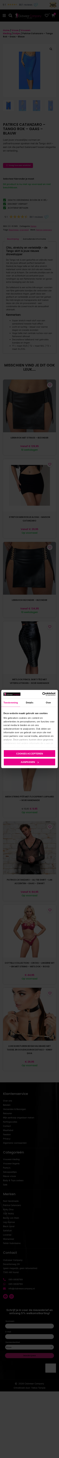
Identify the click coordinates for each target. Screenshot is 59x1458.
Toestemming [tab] (10, 702)
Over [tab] (48, 702)
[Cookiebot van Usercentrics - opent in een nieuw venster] (42, 694)
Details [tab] (29, 702)
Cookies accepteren (29, 753)
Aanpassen (28, 762)
